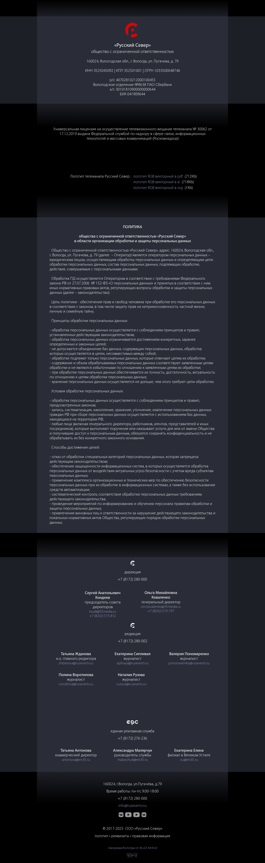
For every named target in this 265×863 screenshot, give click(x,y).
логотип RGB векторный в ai (156, 182)
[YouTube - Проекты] (136, 814)
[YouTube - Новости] (128, 814)
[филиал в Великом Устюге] (144, 814)
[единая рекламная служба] (132, 722)
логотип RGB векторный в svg (158, 188)
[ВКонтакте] (121, 814)
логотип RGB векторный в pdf (158, 177)
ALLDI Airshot (148, 848)
